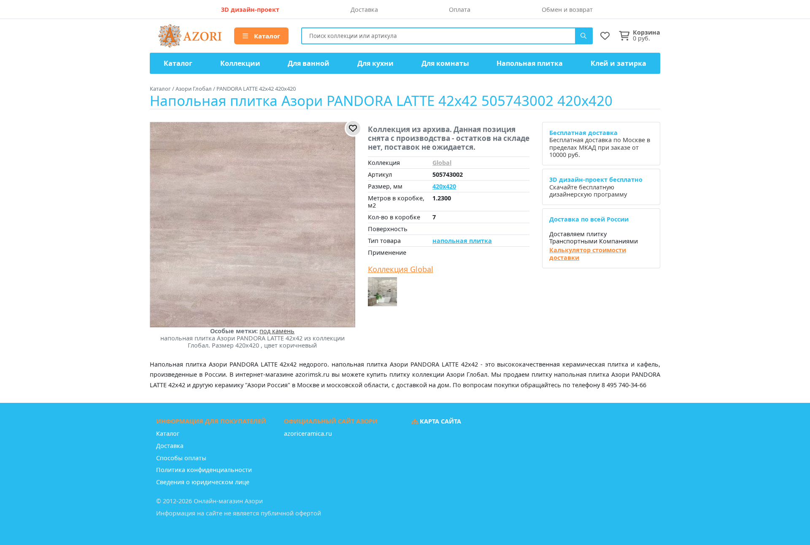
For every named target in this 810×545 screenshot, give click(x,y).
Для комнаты (445, 63)
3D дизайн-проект (250, 9)
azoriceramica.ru (308, 433)
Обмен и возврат (567, 9)
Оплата (459, 9)
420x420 (444, 186)
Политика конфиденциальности (204, 470)
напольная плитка (462, 241)
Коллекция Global (400, 269)
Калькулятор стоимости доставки (587, 253)
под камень (276, 331)
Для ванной (308, 63)
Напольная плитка (530, 63)
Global (441, 163)
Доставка (364, 9)
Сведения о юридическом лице (202, 482)
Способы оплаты (181, 458)
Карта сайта (439, 421)
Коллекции (240, 63)
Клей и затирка (618, 63)
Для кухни (375, 63)
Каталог (266, 36)
